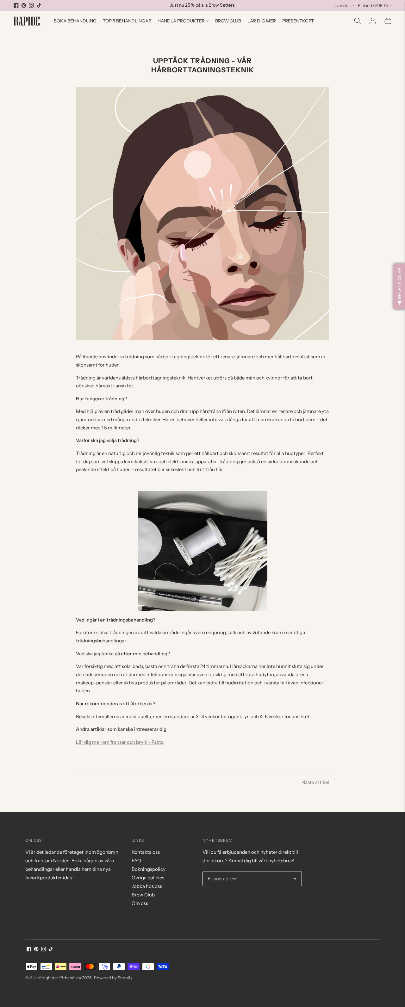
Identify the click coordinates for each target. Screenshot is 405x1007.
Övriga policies (148, 878)
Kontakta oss (146, 852)
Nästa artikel (315, 782)
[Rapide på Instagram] (31, 5)
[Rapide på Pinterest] (23, 5)
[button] (399, 286)
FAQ (136, 861)
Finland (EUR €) (373, 5)
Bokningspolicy (148, 869)
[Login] (372, 21)
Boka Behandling (75, 21)
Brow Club (228, 21)
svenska (342, 5)
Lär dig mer (261, 21)
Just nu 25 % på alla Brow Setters (202, 5)
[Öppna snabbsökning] (357, 21)
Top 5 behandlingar (127, 21)
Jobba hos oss (147, 886)
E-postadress (221, 871)
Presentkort (298, 21)
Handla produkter (181, 21)
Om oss (140, 903)
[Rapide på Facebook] (16, 5)
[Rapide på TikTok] (38, 5)
